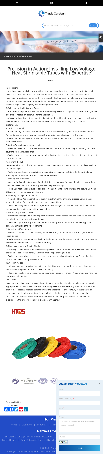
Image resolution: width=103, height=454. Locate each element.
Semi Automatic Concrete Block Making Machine (45, 440)
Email (61, 408)
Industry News (25, 56)
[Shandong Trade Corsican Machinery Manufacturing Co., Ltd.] (51, 13)
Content (62, 417)
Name (61, 389)
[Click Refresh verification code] (63, 442)
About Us (27, 424)
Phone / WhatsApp (66, 399)
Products (42, 424)
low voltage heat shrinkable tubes (30, 283)
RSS (42, 448)
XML (47, 448)
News (14, 56)
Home (14, 424)
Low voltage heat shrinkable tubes (21, 91)
